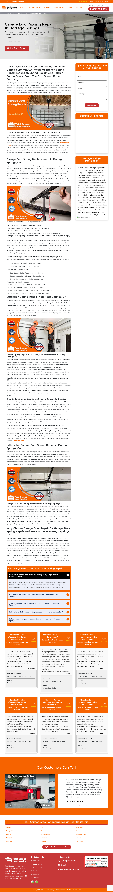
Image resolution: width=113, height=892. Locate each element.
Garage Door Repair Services (54, 7)
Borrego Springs (17, 13)
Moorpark (9, 838)
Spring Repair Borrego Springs (36, 13)
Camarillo (9, 827)
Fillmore (8, 834)
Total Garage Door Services (56, 890)
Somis (78, 831)
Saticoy (43, 841)
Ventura (78, 838)
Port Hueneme (45, 834)
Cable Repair (37, 861)
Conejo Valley (10, 831)
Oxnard (43, 831)
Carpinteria (79, 841)
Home (22, 7)
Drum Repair (37, 864)
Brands (69, 7)
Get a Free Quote (17, 48)
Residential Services (34, 7)
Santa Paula (45, 838)
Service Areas (38, 871)
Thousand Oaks (81, 834)
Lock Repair (37, 867)
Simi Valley (79, 827)
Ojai (42, 827)
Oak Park (9, 841)
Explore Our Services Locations (56, 847)
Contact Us (79, 7)
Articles (36, 874)
